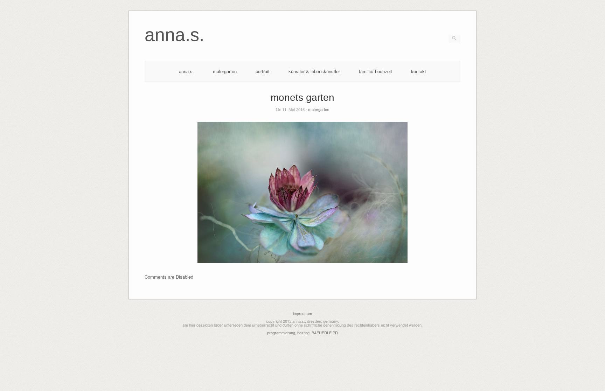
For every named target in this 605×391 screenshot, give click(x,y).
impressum (302, 313)
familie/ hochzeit (375, 71)
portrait (263, 71)
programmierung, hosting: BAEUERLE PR (302, 332)
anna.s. (186, 71)
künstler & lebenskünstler (314, 71)
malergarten (225, 71)
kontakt (418, 71)
